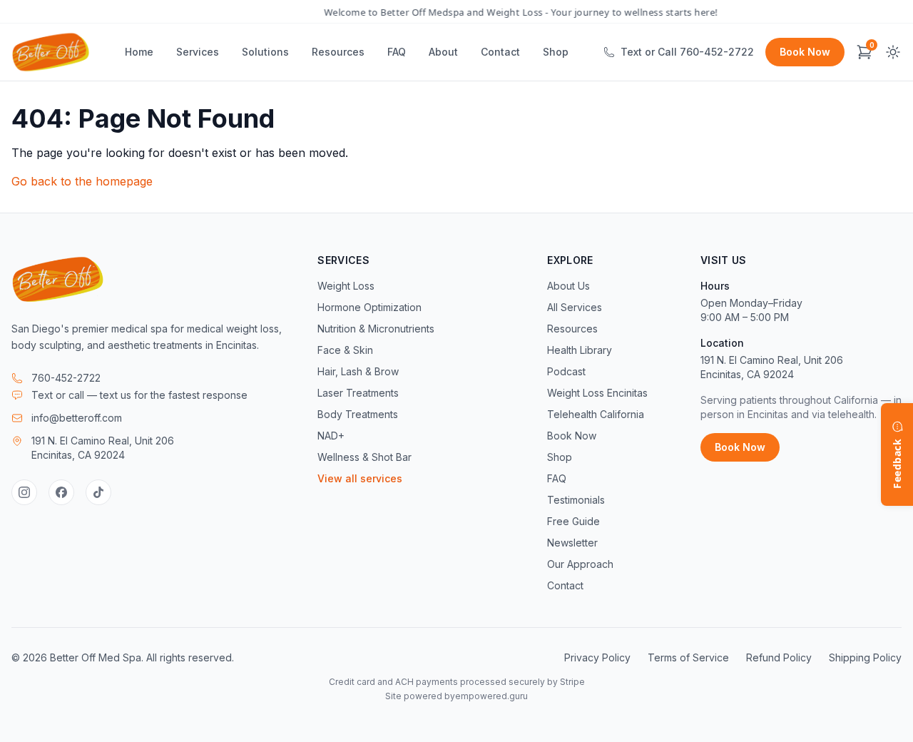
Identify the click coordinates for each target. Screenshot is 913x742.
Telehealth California (595, 414)
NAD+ (331, 436)
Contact (500, 52)
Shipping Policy (865, 657)
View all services (359, 478)
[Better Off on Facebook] (61, 492)
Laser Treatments (358, 393)
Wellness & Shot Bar (364, 457)
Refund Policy (779, 657)
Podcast (566, 371)
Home (139, 52)
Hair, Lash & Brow (358, 371)
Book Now (805, 52)
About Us (568, 286)
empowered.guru (491, 696)
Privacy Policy (597, 657)
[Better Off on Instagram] (24, 492)
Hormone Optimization (369, 307)
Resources (338, 52)
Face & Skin (345, 350)
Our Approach (580, 564)
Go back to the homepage (82, 181)
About (443, 52)
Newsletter (572, 543)
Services (197, 52)
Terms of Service (688, 657)
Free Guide (573, 521)
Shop (555, 52)
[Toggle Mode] (893, 52)
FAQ (396, 52)
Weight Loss (345, 286)
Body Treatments (357, 414)
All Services (574, 307)
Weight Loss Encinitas (597, 393)
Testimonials (576, 500)
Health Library (579, 350)
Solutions (265, 52)
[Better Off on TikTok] (98, 492)
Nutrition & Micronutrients (375, 328)
